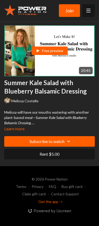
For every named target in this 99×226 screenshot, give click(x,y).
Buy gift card (72, 186)
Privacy (38, 186)
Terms (21, 186)
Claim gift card (34, 194)
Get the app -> (50, 201)
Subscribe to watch (47, 141)
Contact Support (65, 194)
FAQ (52, 186)
